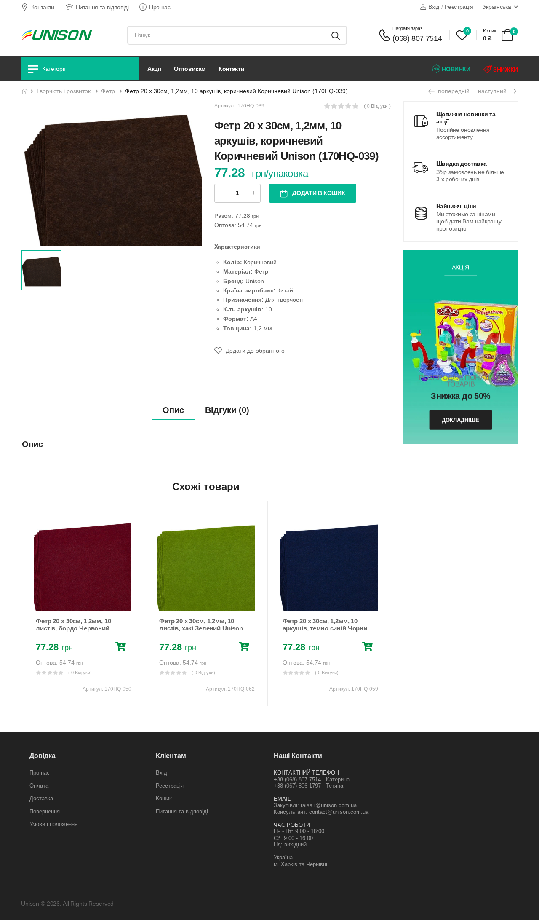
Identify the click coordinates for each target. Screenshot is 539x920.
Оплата (38, 786)
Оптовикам (189, 68)
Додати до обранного (254, 350)
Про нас (160, 7)
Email (282, 799)
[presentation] (27, 603)
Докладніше (460, 420)
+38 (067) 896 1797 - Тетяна (308, 786)
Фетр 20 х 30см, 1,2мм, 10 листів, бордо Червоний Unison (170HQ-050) (73, 628)
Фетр (108, 91)
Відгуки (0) (227, 410)
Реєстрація (459, 6)
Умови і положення (53, 824)
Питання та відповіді (102, 7)
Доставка (41, 798)
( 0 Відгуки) (80, 672)
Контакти (42, 7)
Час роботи (292, 825)
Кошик (164, 798)
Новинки (455, 69)
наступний (493, 91)
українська (497, 6)
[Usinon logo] (57, 35)
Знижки (504, 69)
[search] (336, 35)
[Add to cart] (122, 648)
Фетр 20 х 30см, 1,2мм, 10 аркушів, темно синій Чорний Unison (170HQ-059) (327, 628)
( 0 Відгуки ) (377, 106)
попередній (453, 91)
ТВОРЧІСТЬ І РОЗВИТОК (63, 91)
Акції (154, 68)
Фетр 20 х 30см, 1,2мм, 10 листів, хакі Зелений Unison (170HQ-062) (201, 628)
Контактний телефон (306, 773)
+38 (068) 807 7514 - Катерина (312, 779)
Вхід (433, 6)
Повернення (44, 811)
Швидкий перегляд (82, 600)
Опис (173, 410)
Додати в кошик (318, 193)
